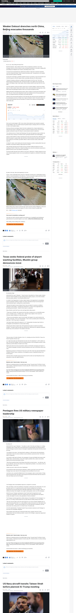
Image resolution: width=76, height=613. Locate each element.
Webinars (55, 152)
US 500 (54, 39)
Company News (44, 4)
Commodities (14, 4)
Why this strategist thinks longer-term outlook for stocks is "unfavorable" (62, 108)
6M (13, 110)
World (9, 31)
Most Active (54, 118)
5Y (17, 110)
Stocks (66, 26)
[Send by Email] (22, 230)
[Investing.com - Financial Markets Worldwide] (6, 1)
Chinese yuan (14, 210)
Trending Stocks (56, 161)
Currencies (10, 4)
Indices (54, 26)
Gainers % (59, 118)
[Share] (40, 32)
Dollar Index (54, 47)
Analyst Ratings (64, 4)
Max (19, 110)
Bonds (63, 26)
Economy (30, 4)
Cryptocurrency (34, 4)
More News (60, 111)
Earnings (49, 4)
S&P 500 (54, 42)
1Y (15, 110)
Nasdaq (54, 44)
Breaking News (4, 4)
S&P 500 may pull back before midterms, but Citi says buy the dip (61, 103)
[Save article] (42, 32)
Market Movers (56, 116)
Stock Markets (19, 4)
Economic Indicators (25, 4)
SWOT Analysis (59, 4)
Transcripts (68, 4)
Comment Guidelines (6, 246)
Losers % (63, 118)
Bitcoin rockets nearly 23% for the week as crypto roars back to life (61, 94)
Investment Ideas (53, 4)
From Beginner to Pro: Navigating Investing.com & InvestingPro (61, 155)
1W (10, 110)
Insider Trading (39, 4)
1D (8, 110)
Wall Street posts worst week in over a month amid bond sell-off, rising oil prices (62, 89)
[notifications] (71, 0)
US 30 (54, 37)
